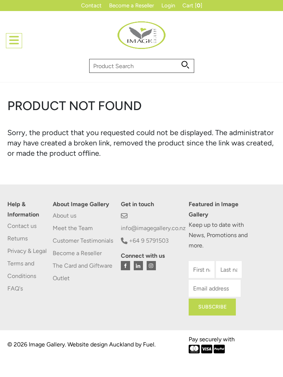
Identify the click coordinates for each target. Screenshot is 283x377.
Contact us (21, 225)
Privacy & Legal (27, 250)
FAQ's (15, 288)
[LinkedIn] (138, 265)
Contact (91, 5)
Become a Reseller (131, 5)
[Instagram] (151, 265)
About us (64, 215)
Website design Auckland (100, 344)
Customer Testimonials (83, 240)
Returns (17, 238)
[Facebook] (125, 265)
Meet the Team (73, 228)
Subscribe (212, 307)
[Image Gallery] (141, 38)
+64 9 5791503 (148, 240)
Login (168, 5)
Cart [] (192, 5)
